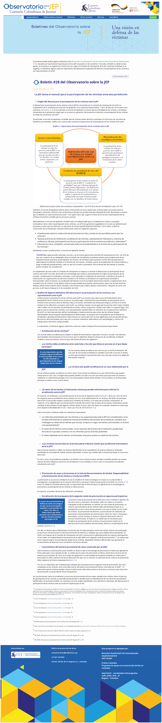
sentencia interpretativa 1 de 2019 (58, 599)
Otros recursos (86, 17)
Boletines (71, 17)
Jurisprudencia (32, 17)
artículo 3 (104, 396)
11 (121, 566)
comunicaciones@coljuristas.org (64, 653)
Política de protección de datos (63, 648)
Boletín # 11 (122, 482)
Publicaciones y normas (53, 17)
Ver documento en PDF (120, 76)
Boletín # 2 (48, 110)
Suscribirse (113, 17)
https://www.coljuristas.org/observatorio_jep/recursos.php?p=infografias (104, 626)
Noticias (101, 17)
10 (116, 537)
